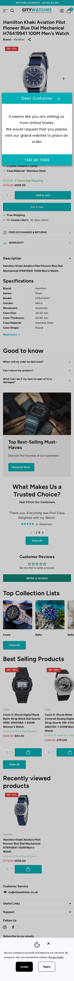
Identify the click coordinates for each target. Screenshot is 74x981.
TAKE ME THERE (37, 159)
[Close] (58, 943)
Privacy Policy (56, 957)
